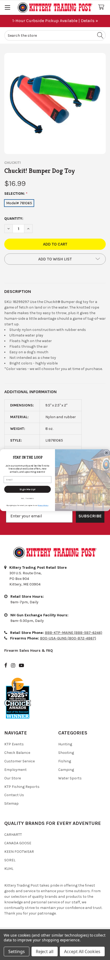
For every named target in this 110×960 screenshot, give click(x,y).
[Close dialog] (106, 453)
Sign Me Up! (27, 489)
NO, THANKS (27, 498)
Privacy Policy (43, 505)
